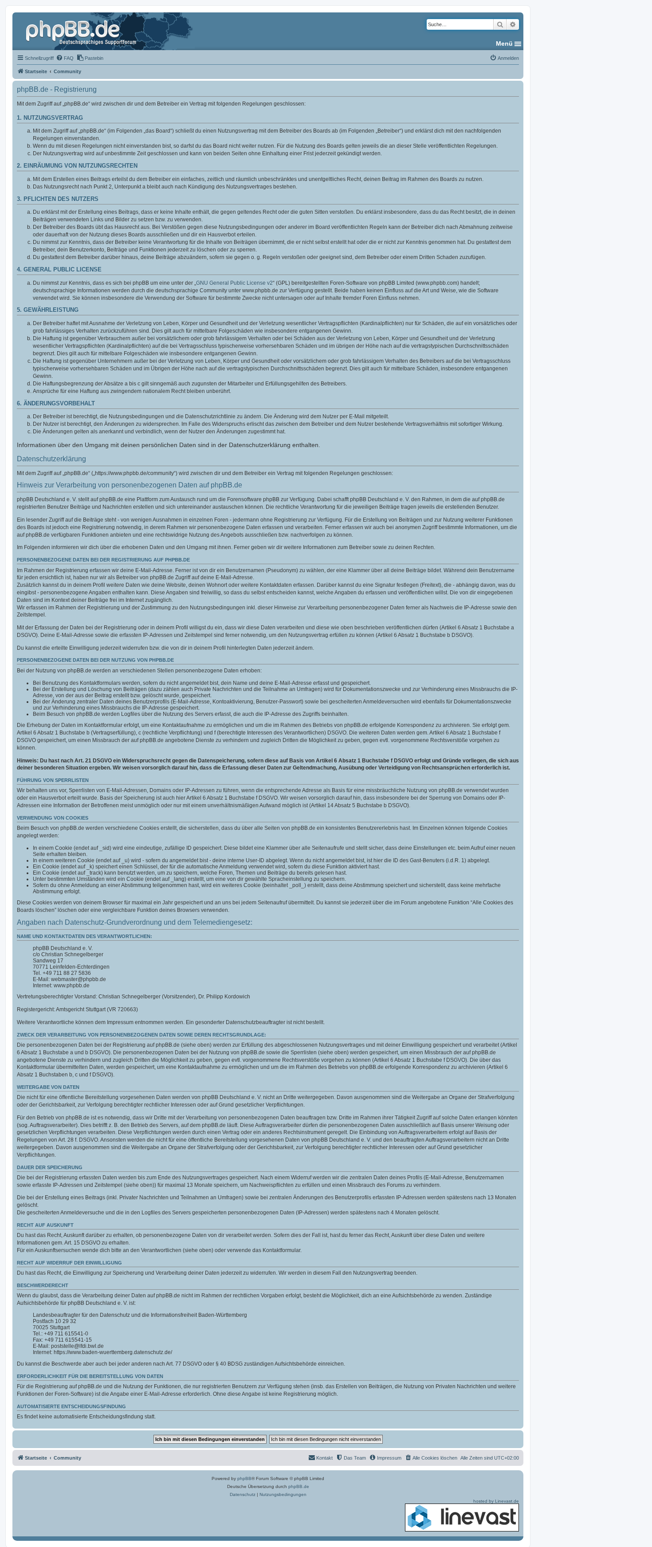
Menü (504, 43)
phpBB (244, 1478)
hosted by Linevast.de (496, 1501)
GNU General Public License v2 (234, 283)
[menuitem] (65, 58)
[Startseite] (82, 31)
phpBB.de (298, 1486)
